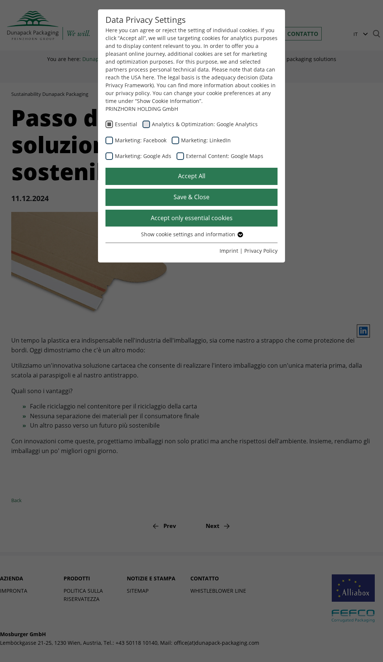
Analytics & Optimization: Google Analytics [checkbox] (205, 124)
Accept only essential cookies (192, 218)
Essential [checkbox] (126, 124)
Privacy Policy (261, 250)
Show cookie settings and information (189, 234)
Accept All (191, 176)
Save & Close (191, 197)
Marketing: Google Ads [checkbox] (143, 156)
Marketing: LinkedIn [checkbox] (206, 140)
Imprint (229, 250)
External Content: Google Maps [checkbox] (224, 156)
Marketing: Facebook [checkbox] (140, 140)
